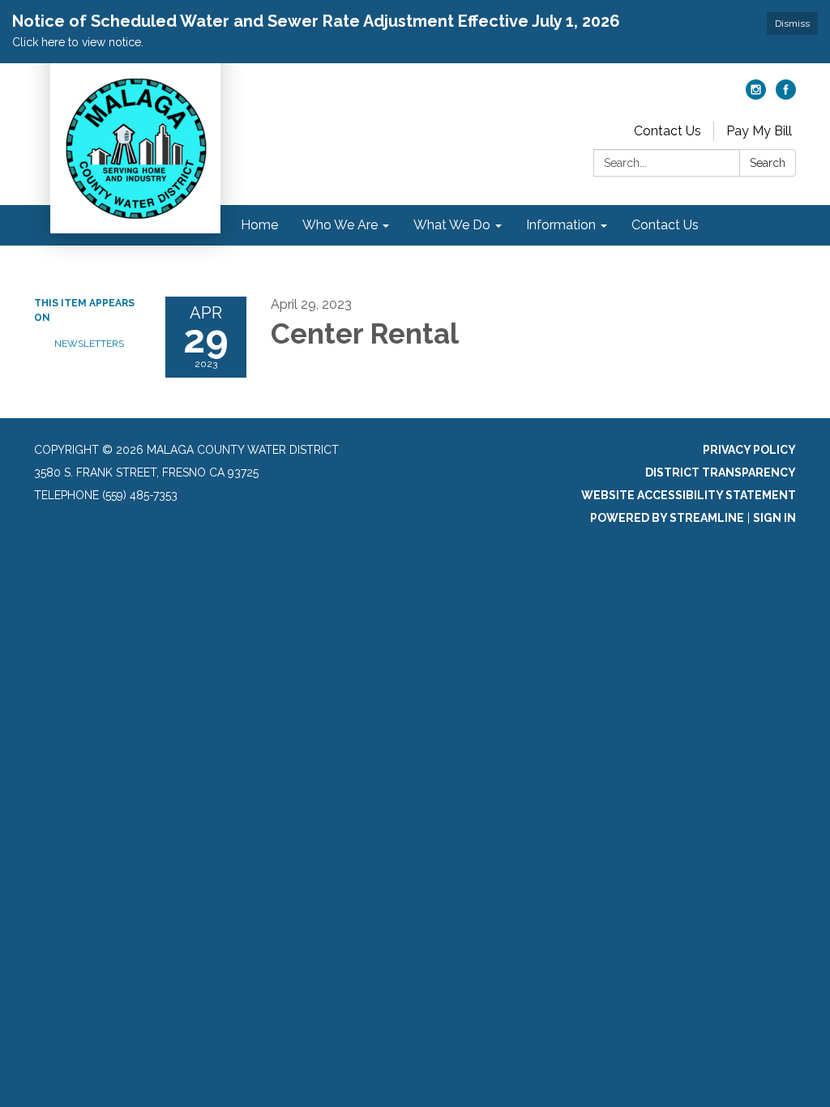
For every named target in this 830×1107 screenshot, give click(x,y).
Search (767, 162)
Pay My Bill (759, 131)
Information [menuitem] (561, 225)
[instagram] (756, 95)
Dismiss (792, 23)
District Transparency (720, 472)
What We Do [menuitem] (451, 225)
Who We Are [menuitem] (340, 225)
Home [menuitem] (259, 225)
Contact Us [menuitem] (665, 225)
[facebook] (786, 95)
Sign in (774, 517)
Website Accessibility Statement (688, 495)
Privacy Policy (749, 449)
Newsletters (89, 343)
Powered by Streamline (667, 517)
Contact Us (667, 131)
